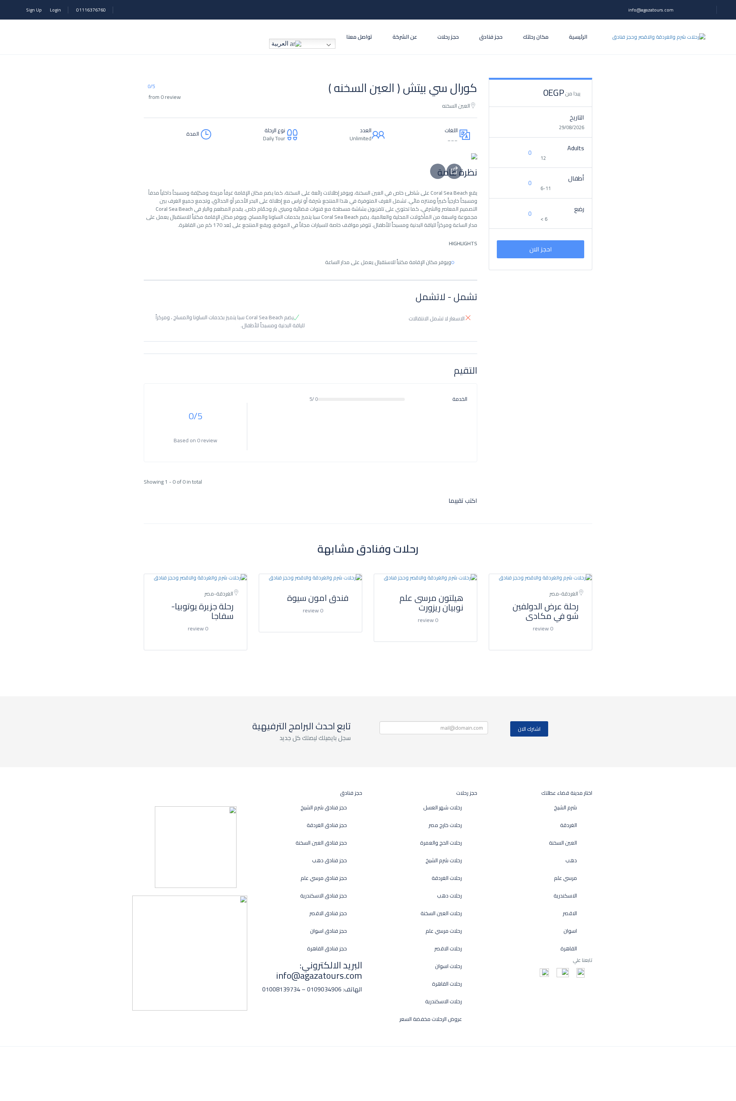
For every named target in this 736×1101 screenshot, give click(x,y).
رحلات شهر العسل (442, 808)
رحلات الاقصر (448, 949)
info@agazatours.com (651, 9)
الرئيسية (578, 37)
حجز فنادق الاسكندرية (323, 896)
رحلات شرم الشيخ (444, 861)
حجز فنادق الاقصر (328, 913)
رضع (579, 208)
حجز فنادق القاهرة (327, 949)
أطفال (576, 178)
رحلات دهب (449, 896)
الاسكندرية (565, 896)
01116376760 (91, 9)
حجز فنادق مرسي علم (324, 878)
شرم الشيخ (565, 808)
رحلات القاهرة (447, 984)
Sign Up (34, 9)
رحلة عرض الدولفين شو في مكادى (545, 611)
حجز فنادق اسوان (328, 931)
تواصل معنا (359, 37)
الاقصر (570, 913)
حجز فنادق (491, 37)
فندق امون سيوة (317, 598)
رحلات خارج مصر (445, 825)
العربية (280, 43)
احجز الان (540, 249)
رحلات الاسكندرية (443, 1002)
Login (55, 9)
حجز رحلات (448, 37)
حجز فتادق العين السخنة (321, 843)
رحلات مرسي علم (444, 931)
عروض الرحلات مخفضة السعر (430, 1019)
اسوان (570, 931)
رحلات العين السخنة (441, 913)
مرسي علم (565, 878)
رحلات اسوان (448, 966)
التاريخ (577, 117)
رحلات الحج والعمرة (441, 843)
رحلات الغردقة (447, 878)
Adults (575, 148)
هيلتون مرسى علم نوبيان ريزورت (431, 602)
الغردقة (568, 825)
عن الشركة (405, 37)
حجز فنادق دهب (329, 861)
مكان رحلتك (536, 37)
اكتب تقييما (462, 500)
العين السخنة (563, 843)
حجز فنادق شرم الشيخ (324, 808)
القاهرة (568, 949)
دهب (571, 861)
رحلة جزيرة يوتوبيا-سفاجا (202, 611)
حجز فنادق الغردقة (327, 825)
